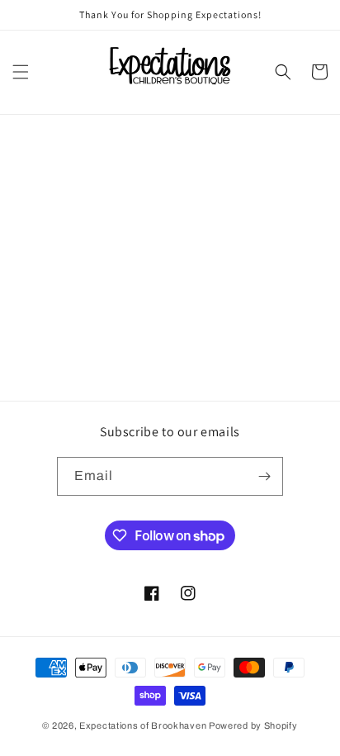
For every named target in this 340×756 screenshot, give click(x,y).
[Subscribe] (264, 476)
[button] (20, 72)
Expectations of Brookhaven (144, 725)
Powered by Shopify (253, 725)
